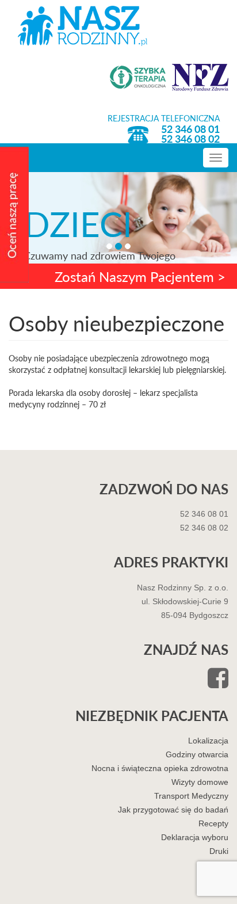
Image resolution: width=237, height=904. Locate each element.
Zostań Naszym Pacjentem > (140, 276)
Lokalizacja (208, 740)
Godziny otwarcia (197, 754)
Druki (218, 851)
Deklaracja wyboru (194, 837)
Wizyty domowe (199, 782)
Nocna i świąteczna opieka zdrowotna (159, 768)
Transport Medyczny (191, 795)
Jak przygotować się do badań (173, 809)
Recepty (213, 823)
